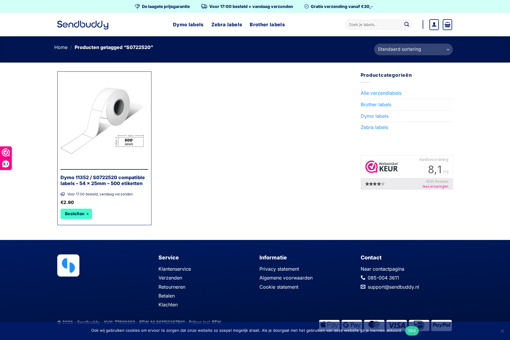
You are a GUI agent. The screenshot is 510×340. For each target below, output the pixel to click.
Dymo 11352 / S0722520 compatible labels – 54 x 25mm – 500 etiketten (103, 180)
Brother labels (267, 24)
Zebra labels (226, 24)
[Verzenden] (407, 25)
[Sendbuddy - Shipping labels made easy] (82, 25)
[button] (434, 24)
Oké (412, 330)
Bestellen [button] (75, 213)
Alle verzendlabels (381, 93)
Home (61, 47)
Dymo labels (188, 24)
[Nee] (502, 332)
